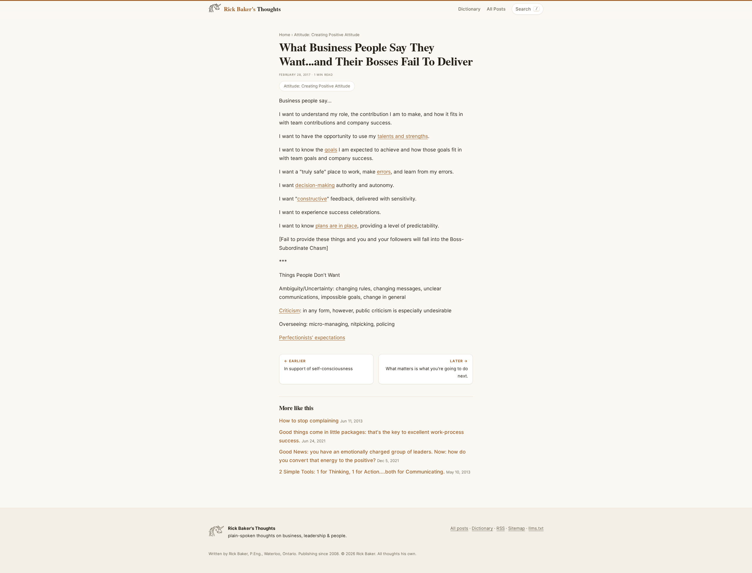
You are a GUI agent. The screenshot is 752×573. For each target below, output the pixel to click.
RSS (500, 528)
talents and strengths (402, 136)
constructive (312, 199)
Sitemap (516, 528)
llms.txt (535, 528)
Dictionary (469, 9)
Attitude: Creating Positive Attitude (327, 34)
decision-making (315, 185)
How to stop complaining (309, 421)
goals (331, 149)
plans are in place (336, 226)
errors (384, 171)
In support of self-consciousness (318, 365)
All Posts (496, 9)
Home (284, 34)
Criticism (289, 310)
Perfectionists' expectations (312, 337)
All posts (459, 528)
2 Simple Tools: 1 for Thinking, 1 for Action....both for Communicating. (362, 472)
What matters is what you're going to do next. (427, 369)
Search (526, 9)
